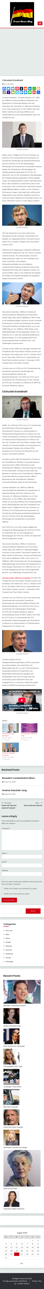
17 (6, 1251)
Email (4, 862)
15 (33, 1247)
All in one (9, 930)
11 (11, 1247)
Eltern (8, 938)
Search (33, 911)
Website (5, 870)
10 (6, 1247)
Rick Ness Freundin (10, 1107)
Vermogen (9, 961)
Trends (8, 958)
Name (4, 853)
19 (17, 1251)
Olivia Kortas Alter (10, 1188)
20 (22, 1251)
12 (17, 1247)
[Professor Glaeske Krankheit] (10, 747)
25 (11, 1254)
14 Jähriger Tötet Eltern (12, 1087)
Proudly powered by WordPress (15, 1281)
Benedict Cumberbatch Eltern (18, 778)
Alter (7, 934)
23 (38, 1251)
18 (11, 1251)
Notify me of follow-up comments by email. (20, 888)
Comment (6, 828)
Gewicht (9, 950)
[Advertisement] (22, 50)
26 (17, 1254)
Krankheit (9, 954)
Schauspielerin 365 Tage (12, 1066)
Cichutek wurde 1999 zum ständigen (16, 578)
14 (27, 1247)
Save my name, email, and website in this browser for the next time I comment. (22, 882)
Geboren (9, 946)
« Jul (21, 1263)
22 (33, 1251)
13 (22, 1247)
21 (27, 1251)
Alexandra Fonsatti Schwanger (15, 1147)
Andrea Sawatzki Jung (14, 790)
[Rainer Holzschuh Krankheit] (10, 728)
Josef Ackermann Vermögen (14, 1046)
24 (6, 1254)
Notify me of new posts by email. (16, 894)
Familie (8, 942)
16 (38, 1247)
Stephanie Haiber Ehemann (13, 1209)
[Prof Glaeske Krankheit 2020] (29, 728)
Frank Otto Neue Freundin (13, 1127)
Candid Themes (23, 1283)
